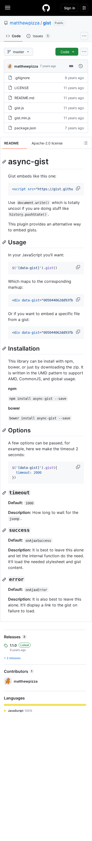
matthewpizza (24, 22)
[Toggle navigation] (7, 7)
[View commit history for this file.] (81, 66)
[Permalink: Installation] (4, 348)
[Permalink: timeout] (4, 492)
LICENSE (21, 88)
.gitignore (22, 78)
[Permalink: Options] (4, 430)
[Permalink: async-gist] (4, 161)
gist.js (19, 108)
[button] (78, 188)
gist (47, 22)
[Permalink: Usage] (4, 242)
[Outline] (85, 143)
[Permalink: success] (4, 530)
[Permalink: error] (4, 579)
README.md (24, 98)
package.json (25, 128)
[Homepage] (46, 8)
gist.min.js (22, 118)
